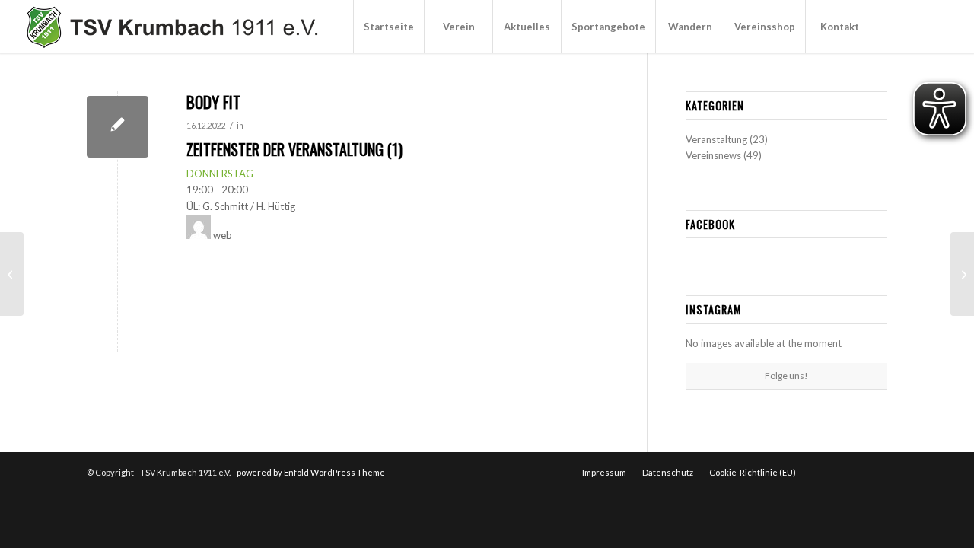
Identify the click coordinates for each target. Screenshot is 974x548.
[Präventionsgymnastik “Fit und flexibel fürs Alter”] (12, 274)
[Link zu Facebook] (897, 25)
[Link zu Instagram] (920, 25)
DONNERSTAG (219, 173)
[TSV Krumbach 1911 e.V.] (170, 26)
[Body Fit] (117, 127)
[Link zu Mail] (942, 25)
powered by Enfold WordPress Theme (311, 472)
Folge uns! (786, 375)
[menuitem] (388, 26)
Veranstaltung (716, 139)
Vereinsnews (713, 155)
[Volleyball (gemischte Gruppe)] (962, 274)
